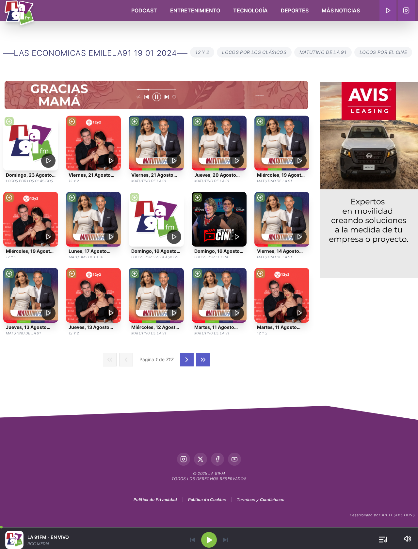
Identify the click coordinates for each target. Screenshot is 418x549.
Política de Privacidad (155, 499)
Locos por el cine (383, 52)
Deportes (295, 10)
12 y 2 (202, 52)
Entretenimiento (195, 10)
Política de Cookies (207, 499)
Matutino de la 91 (322, 52)
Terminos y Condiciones (260, 499)
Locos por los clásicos (254, 52)
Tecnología (250, 10)
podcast (144, 10)
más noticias (341, 10)
